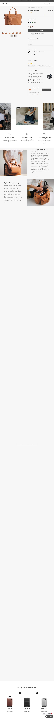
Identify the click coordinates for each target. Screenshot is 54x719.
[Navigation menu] (51, 3)
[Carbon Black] (28, 22)
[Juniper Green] (32, 22)
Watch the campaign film (26, 444)
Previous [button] (5, 17)
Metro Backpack (36, 153)
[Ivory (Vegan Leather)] (28, 26)
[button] (32, 12)
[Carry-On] (10, 700)
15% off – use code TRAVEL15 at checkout (27, 0)
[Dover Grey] (35, 22)
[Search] (44, 4)
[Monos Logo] (5, 3)
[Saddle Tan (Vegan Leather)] (30, 26)
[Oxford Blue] (30, 22)
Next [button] (21, 17)
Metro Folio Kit (31, 81)
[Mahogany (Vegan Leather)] (32, 26)
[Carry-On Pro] (44, 700)
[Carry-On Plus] (27, 700)
